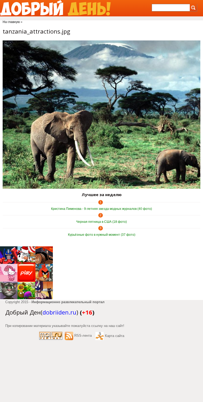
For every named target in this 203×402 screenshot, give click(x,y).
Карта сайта (114, 336)
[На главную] (55, 8)
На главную (11, 22)
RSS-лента (83, 336)
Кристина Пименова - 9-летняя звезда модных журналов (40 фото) (101, 208)
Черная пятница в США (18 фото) (101, 221)
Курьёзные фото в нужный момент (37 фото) (101, 234)
